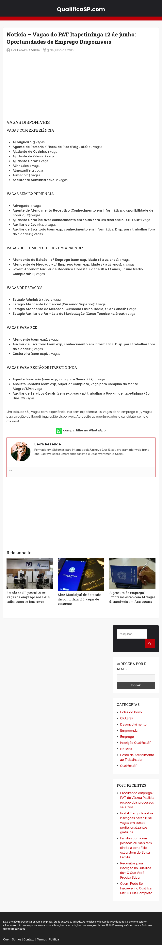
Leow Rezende (28, 50)
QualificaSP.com (81, 9)
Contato (29, 939)
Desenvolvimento (133, 724)
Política (54, 939)
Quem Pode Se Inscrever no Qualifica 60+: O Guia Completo (136, 888)
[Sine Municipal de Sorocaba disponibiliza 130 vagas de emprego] (81, 574)
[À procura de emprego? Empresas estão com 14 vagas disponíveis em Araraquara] (132, 573)
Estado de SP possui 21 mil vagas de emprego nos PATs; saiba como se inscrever (28, 597)
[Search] (150, 643)
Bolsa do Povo (131, 712)
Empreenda (129, 730)
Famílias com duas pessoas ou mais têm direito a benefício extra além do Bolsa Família (136, 847)
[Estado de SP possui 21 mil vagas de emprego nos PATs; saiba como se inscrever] (30, 573)
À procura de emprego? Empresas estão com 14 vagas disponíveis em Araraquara (132, 597)
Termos (42, 939)
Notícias (126, 749)
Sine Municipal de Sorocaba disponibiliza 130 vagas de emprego (80, 599)
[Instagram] (10, 472)
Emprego (127, 737)
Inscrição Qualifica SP (136, 743)
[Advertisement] (81, 86)
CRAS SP (127, 718)
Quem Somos (12, 939)
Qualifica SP (129, 766)
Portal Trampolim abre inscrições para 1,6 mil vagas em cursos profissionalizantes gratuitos (136, 822)
